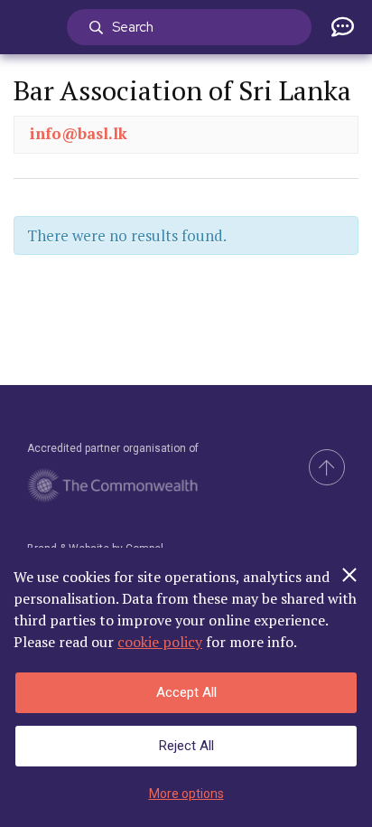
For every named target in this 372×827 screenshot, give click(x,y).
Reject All (186, 746)
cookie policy (159, 642)
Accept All (186, 692)
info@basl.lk (78, 133)
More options (186, 793)
